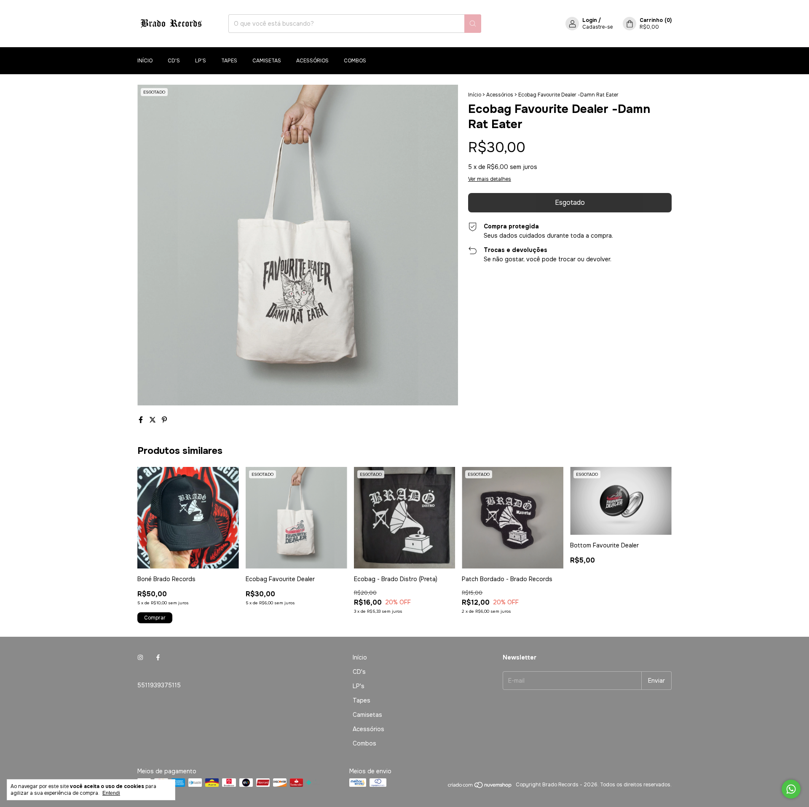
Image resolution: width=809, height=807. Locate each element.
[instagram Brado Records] (140, 657)
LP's (200, 60)
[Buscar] (472, 23)
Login (589, 20)
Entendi (111, 793)
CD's (174, 60)
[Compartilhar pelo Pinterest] (164, 420)
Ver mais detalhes (489, 179)
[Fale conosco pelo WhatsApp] (791, 789)
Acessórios (312, 60)
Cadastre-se (597, 27)
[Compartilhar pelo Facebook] (141, 420)
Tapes (229, 60)
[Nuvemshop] (480, 786)
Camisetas (266, 60)
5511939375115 (159, 685)
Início (145, 60)
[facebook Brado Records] (158, 657)
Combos (355, 60)
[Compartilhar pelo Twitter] (153, 420)
